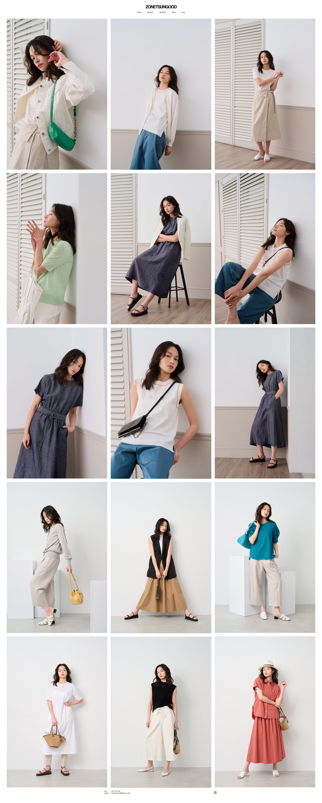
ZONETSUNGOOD (161, 6)
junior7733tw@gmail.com (120, 793)
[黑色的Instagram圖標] (215, 792)
